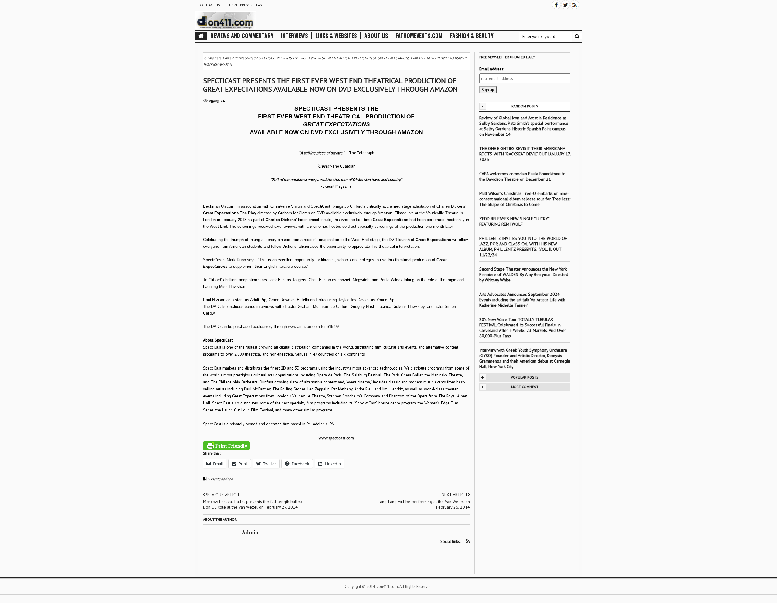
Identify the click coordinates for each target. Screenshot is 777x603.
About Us (376, 35)
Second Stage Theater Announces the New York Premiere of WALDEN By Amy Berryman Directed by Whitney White (523, 274)
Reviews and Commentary (241, 35)
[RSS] (574, 4)
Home (227, 58)
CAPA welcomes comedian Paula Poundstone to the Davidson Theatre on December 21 (522, 176)
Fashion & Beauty (472, 35)
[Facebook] (556, 4)
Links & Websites (336, 35)
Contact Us (210, 5)
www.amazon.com (304, 326)
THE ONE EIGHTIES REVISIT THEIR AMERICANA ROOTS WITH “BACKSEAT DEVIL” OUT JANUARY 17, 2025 (524, 154)
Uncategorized (221, 479)
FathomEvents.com (419, 35)
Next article (455, 494)
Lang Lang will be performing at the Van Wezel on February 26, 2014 (424, 504)
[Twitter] (565, 4)
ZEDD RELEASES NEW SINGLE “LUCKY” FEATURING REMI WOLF (514, 221)
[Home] (201, 36)
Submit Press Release (245, 5)
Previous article (222, 494)
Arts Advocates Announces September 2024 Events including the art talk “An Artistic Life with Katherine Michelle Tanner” (522, 299)
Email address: (491, 69)
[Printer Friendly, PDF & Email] (226, 445)
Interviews (294, 35)
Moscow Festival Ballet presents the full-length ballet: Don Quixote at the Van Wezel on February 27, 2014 (252, 504)
